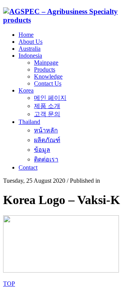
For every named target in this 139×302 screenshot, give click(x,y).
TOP (9, 283)
